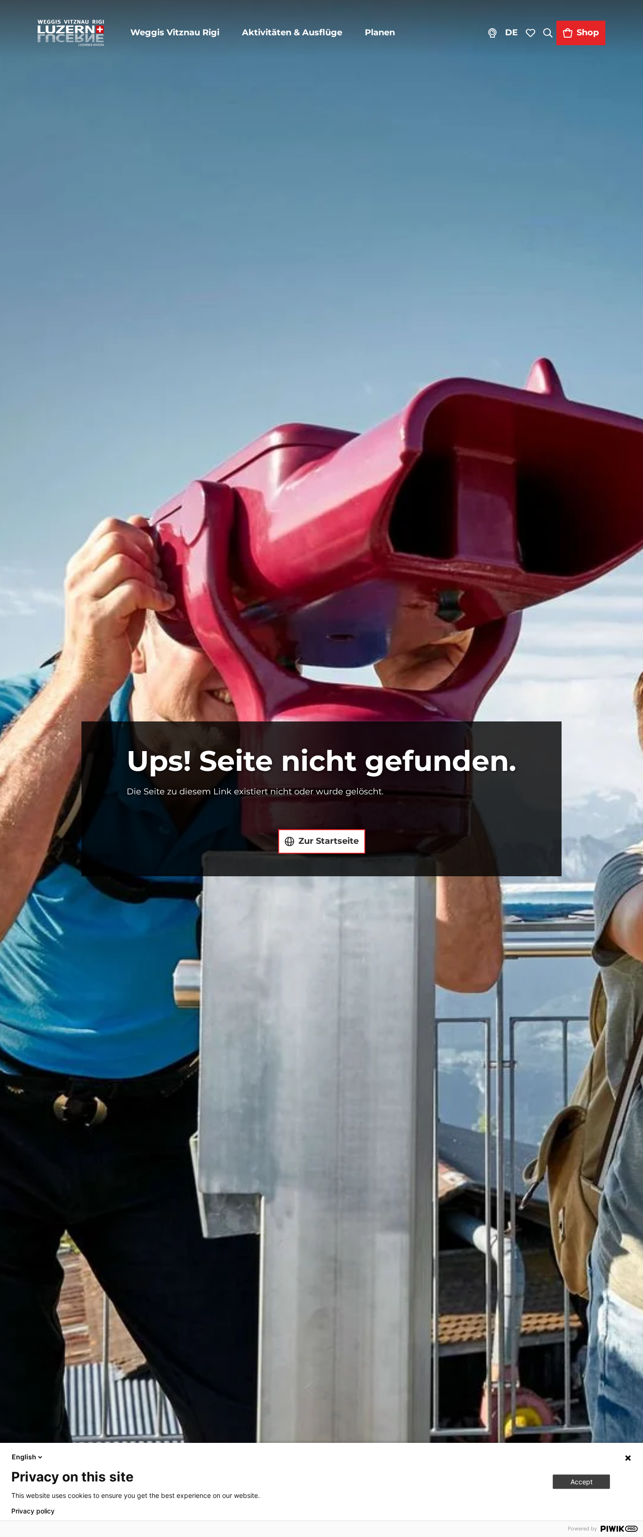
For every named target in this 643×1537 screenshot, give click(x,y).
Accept (582, 1482)
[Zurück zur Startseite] (71, 33)
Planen (380, 32)
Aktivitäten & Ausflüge (292, 32)
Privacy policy (33, 1511)
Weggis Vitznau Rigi (174, 32)
